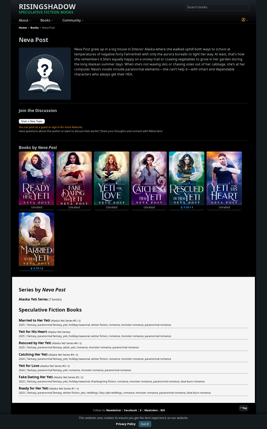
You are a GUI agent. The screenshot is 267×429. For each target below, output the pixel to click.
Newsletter (113, 410)
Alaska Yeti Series (33, 299)
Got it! (145, 424)
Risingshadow (47, 8)
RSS (162, 410)
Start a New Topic (32, 121)
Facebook (130, 410)
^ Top (243, 408)
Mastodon (151, 410)
